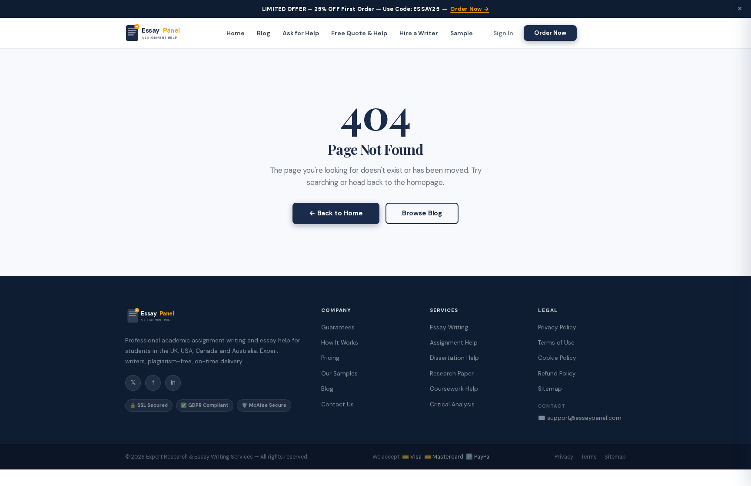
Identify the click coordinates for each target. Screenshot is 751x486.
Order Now (550, 33)
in (173, 382)
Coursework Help (454, 388)
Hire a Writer (418, 33)
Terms (589, 456)
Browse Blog (422, 213)
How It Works (339, 342)
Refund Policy (557, 373)
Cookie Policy (557, 358)
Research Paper (452, 373)
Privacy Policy (557, 327)
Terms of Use (556, 342)
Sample (461, 33)
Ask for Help (300, 33)
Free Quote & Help (359, 33)
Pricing (330, 358)
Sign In (503, 33)
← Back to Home (336, 213)
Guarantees (338, 327)
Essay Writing (449, 327)
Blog (263, 33)
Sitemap (550, 388)
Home (235, 33)
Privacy (564, 456)
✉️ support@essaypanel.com (579, 418)
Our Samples (339, 373)
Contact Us (337, 404)
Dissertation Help (454, 358)
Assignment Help (454, 342)
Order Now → (469, 9)
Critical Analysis (452, 404)
